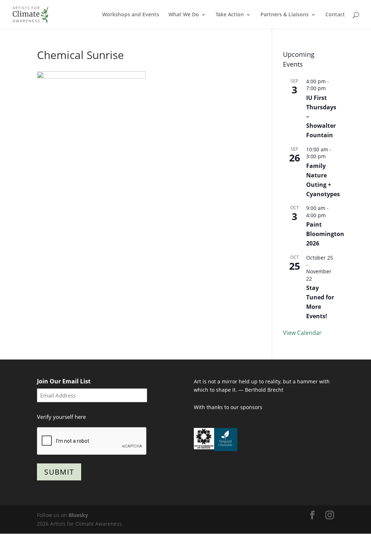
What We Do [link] (183, 15)
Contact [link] (335, 15)
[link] (30, 13)
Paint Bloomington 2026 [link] (325, 233)
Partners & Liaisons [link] (284, 15)
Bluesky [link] (78, 515)
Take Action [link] (230, 15)
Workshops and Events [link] (130, 15)
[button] (312, 515)
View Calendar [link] (302, 333)
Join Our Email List (64, 381)
